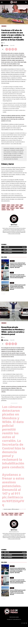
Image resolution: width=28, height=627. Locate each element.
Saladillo (3, 209)
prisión (17, 208)
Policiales (4, 26)
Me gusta (24, 247)
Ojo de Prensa (6, 45)
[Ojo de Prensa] (2, 45)
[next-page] (4, 293)
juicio (20, 206)
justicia (3, 208)
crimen (8, 206)
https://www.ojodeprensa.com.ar (14, 226)
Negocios (12, 260)
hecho (16, 206)
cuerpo (12, 206)
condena (3, 206)
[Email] (15, 49)
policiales (12, 208)
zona (12, 209)
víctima (8, 209)
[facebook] (12, 235)
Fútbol (12, 272)
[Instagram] (24, 622)
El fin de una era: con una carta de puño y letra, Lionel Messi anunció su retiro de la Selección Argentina (18, 276)
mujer (8, 208)
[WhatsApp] (12, 49)
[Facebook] (6, 49)
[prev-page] (2, 293)
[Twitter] (9, 49)
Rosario (21, 208)
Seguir (24, 249)
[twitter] (15, 235)
